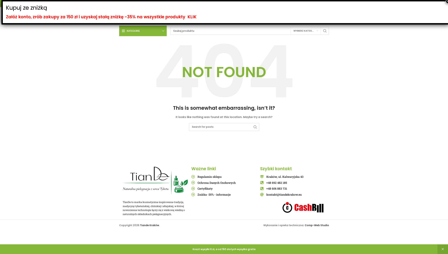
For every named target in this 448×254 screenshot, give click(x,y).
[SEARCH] (325, 31)
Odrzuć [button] (442, 249)
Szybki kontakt (276, 169)
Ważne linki (203, 169)
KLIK (191, 17)
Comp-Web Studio (317, 225)
